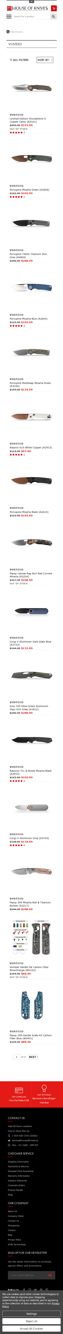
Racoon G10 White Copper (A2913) (31, 447)
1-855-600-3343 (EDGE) (24, 1135)
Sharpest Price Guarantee (20, 1171)
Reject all (31, 1321)
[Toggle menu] (9, 16)
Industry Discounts (17, 1180)
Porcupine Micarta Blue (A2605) (28, 318)
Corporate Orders (16, 1185)
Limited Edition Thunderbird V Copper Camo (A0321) (28, 120)
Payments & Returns (18, 1166)
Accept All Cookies (31, 1328)
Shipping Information (18, 1161)
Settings (31, 1314)
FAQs (10, 1195)
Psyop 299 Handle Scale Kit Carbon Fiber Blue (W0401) (31, 1037)
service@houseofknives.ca (25, 1140)
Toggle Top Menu (31, 2)
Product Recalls (15, 1190)
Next (32, 1057)
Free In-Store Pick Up (18, 1131)
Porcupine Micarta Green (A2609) (29, 189)
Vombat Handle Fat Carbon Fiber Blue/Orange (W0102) (29, 969)
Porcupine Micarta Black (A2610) (29, 512)
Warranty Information (19, 1176)
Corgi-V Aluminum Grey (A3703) (29, 838)
